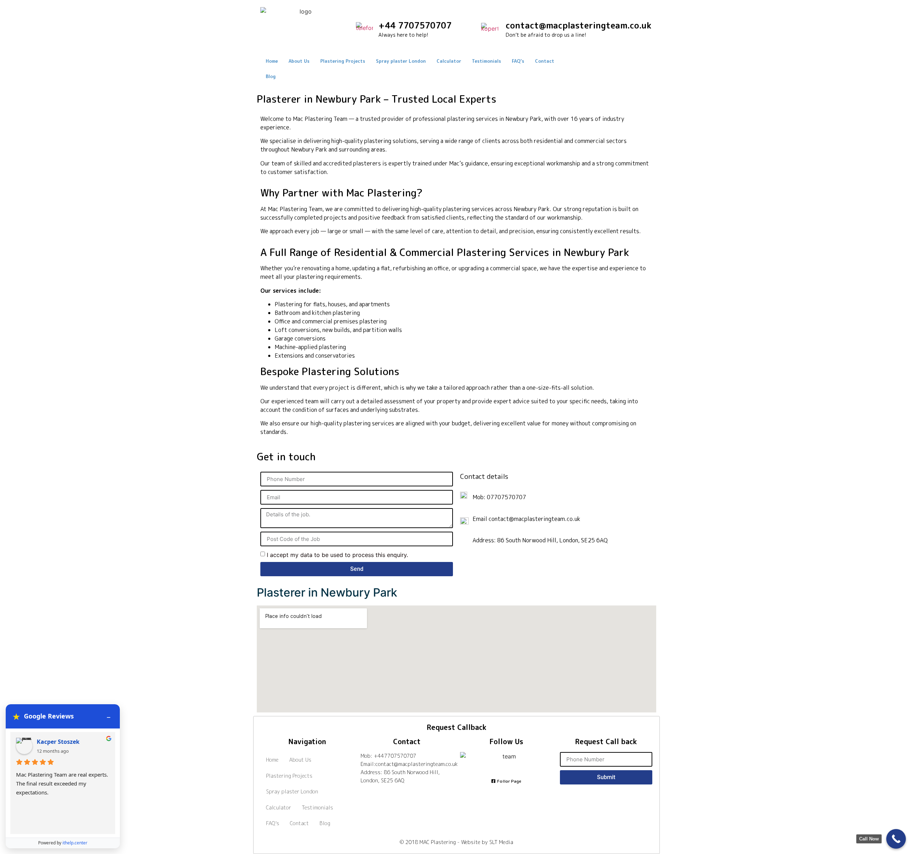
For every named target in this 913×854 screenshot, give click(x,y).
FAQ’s (518, 61)
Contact (544, 61)
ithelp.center (74, 843)
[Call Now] (896, 839)
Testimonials (486, 61)
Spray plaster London (401, 61)
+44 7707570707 (415, 25)
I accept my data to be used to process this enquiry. (337, 554)
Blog (271, 76)
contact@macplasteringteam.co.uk (578, 25)
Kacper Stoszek (58, 742)
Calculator (449, 61)
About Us (299, 61)
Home (272, 61)
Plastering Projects (342, 61)
